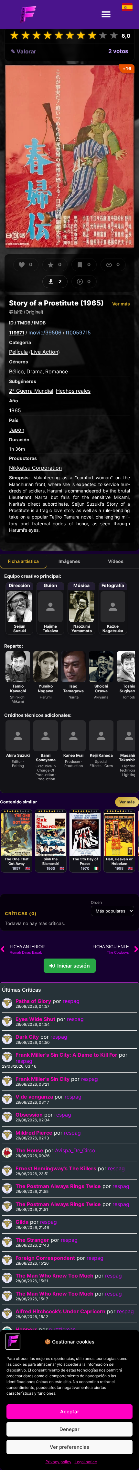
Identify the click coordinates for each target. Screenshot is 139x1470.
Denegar (69, 1429)
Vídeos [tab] (115, 561)
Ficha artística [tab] (23, 561)
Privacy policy (58, 1461)
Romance (56, 371)
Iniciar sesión (73, 965)
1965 (15, 410)
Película (18, 352)
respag (71, 1001)
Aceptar (69, 1412)
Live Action (44, 352)
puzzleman (62, 1329)
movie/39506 (44, 332)
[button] (106, 14)
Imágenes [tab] (69, 561)
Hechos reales (73, 391)
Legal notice (86, 1461)
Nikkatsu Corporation (35, 467)
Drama (35, 371)
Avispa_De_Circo (75, 1150)
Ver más (121, 303)
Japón (16, 429)
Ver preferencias (69, 1447)
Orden (96, 902)
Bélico (16, 371)
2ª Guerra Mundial (31, 391)
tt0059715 (78, 332)
